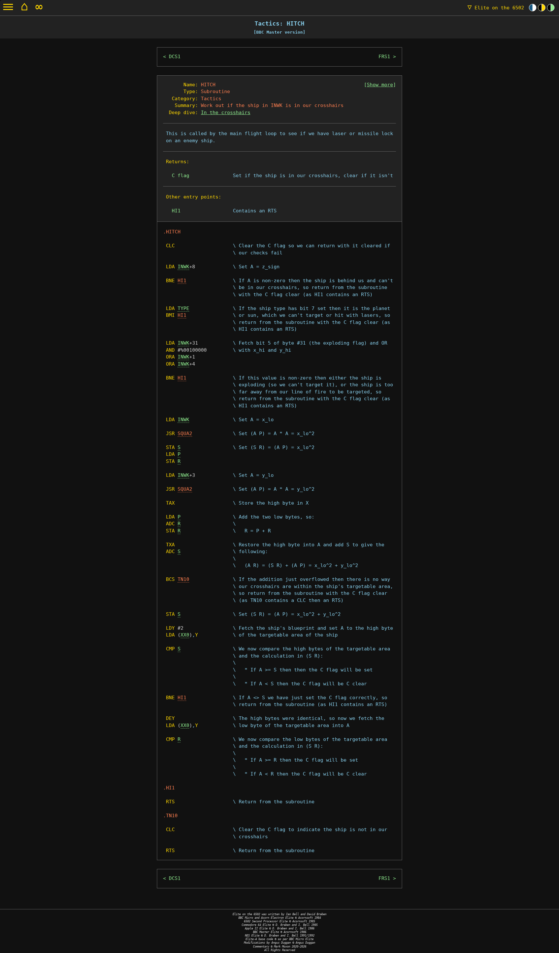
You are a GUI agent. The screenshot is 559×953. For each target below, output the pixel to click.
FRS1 (384, 56)
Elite (495, 8)
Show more (380, 85)
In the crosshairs (225, 112)
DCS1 (175, 56)
